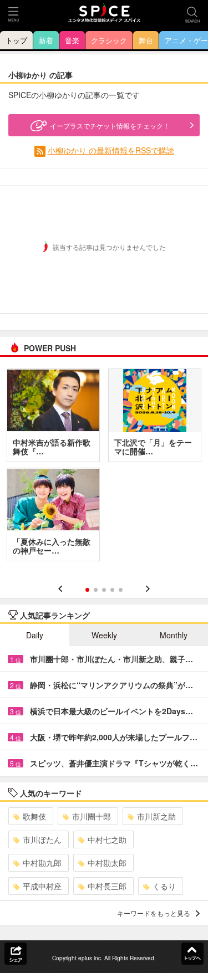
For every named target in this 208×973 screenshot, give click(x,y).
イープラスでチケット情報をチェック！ (110, 125)
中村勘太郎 (107, 862)
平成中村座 (42, 886)
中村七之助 (107, 839)
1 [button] (87, 590)
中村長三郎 (107, 886)
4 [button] (112, 590)
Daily (34, 635)
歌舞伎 (34, 816)
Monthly (173, 635)
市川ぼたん (42, 839)
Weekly (104, 635)
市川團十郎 (91, 816)
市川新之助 (156, 816)
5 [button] (121, 590)
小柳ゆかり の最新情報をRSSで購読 (111, 150)
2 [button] (96, 590)
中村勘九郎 (42, 862)
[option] (104, 468)
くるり (164, 886)
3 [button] (104, 590)
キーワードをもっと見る (153, 913)
